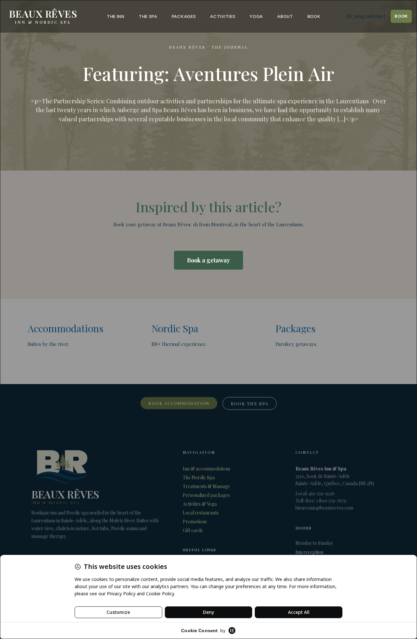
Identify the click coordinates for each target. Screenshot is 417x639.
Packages (184, 16)
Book (314, 16)
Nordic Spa (174, 328)
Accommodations (65, 328)
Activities (222, 16)
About (285, 16)
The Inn (115, 16)
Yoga (256, 16)
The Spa (148, 16)
